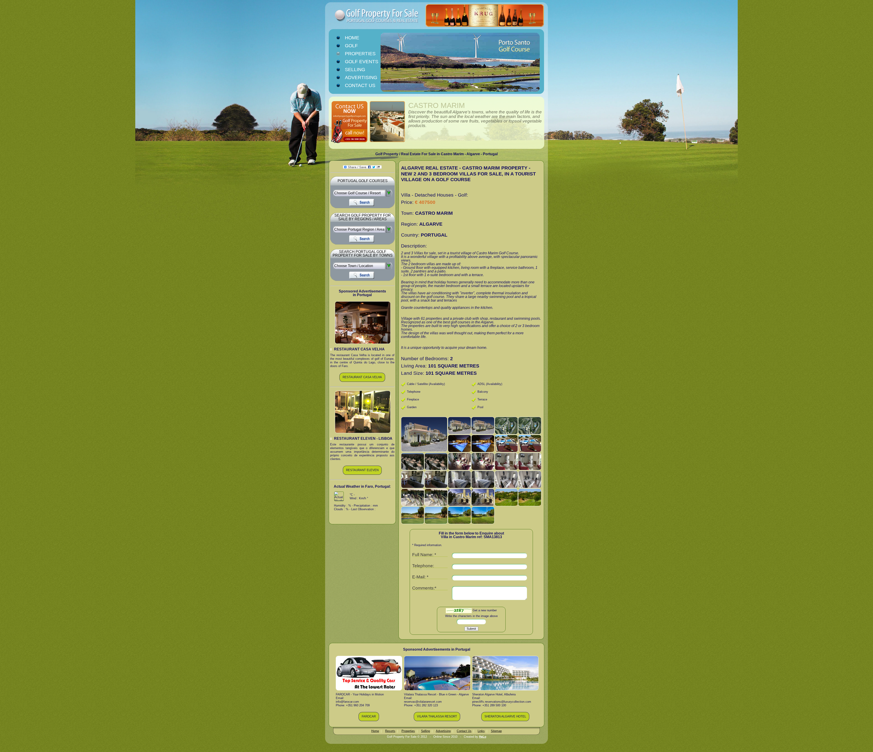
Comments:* (424, 588)
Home (352, 37)
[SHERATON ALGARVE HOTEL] (505, 720)
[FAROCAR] (368, 720)
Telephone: (423, 566)
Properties (360, 53)
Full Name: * (424, 555)
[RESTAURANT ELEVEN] (362, 474)
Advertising (361, 77)
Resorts (390, 731)
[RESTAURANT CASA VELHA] (362, 381)
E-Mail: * (420, 577)
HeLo (482, 736)
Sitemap (496, 731)
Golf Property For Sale (368, 16)
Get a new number (485, 610)
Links (481, 731)
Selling (355, 69)
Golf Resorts (356, 46)
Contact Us (360, 85)
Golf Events (361, 61)
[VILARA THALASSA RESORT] (437, 720)
